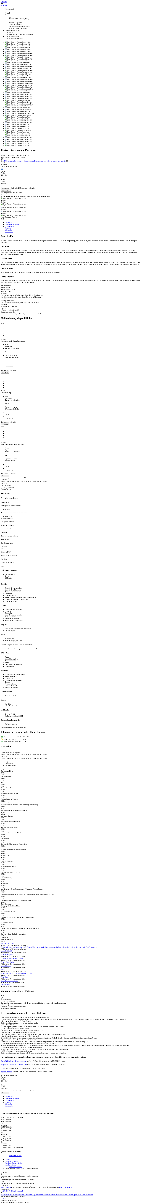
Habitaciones (9, 226)
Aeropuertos (28, 1195)
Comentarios (9, 232)
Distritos (41, 1195)
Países (3, 1195)
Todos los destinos (87, 1195)
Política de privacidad (52, 1187)
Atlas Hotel (4, 977)
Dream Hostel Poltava (8, 962)
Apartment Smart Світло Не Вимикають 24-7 (16, 973)
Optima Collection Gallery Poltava (12, 958)
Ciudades (21, 1195)
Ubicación (8, 230)
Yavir (2, 969)
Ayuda (13, 1187)
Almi (2, 1068)
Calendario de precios (12, 224)
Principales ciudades (11, 1195)
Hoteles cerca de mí (65, 1187)
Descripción (9, 222)
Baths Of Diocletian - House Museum (13, 1061)
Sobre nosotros (6, 1187)
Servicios (8, 228)
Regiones (35, 1195)
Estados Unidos (67, 1195)
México (59, 1195)
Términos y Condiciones (37, 1187)
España (75, 1195)
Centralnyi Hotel (6, 951)
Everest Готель (6, 966)
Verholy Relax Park (7, 943)
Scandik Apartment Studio (9, 981)
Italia (79, 1195)
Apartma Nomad (6, 1072)
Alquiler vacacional (15, 1167)
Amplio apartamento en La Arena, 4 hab (14, 1064)
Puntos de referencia (50, 1195)
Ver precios (5, 372)
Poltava (15, 1156)
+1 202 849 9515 (6, 1191)
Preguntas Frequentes (22, 1187)
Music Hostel (5, 984)
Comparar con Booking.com (12, 193)
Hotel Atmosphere (7, 954)
